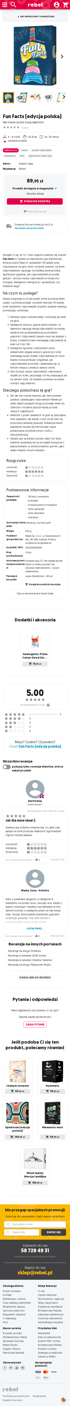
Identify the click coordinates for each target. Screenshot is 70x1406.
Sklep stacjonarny (48, 1302)
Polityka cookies (47, 1348)
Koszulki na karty (12, 1333)
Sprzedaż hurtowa (13, 1341)
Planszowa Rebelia (13, 1352)
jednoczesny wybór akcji (40, 155)
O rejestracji (9, 1318)
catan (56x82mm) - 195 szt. (39, 576)
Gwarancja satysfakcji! (50, 1306)
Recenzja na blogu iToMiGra (24, 951)
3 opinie (24, 127)
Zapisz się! (54, 1232)
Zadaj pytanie (35, 1024)
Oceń (35, 746)
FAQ (5, 1322)
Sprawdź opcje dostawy (29, 228)
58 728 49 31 (35, 1250)
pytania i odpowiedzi (41, 150)
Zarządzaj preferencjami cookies (64, 1399)
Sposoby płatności (14, 1310)
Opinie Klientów (47, 1294)
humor (25, 150)
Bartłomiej (35, 801)
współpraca (9, 155)
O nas (41, 1291)
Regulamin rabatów (14, 1314)
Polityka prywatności (16, 1396)
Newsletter (44, 1333)
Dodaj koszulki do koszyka (44, 584)
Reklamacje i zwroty (14, 1298)
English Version (12, 1348)
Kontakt (7, 1294)
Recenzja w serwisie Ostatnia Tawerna (30, 960)
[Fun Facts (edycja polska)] (35, 55)
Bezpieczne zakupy (14, 1306)
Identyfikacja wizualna (50, 1322)
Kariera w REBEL (47, 1356)
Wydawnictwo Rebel (15, 1337)
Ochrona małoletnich (50, 1318)
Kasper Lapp (26, 163)
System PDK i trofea (49, 1341)
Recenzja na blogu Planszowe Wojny (29, 964)
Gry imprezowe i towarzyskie (37, 16)
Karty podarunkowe (49, 1337)
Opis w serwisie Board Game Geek (35, 593)
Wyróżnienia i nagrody (51, 1298)
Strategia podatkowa (50, 1352)
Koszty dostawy (12, 1291)
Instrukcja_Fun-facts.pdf (38, 522)
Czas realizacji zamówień (17, 1302)
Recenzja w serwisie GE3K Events (27, 955)
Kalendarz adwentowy (51, 1314)
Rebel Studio (10, 1344)
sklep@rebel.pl (35, 1272)
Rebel (22, 168)
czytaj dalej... (35, 928)
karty (22, 155)
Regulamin (39, 1396)
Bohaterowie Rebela (49, 1310)
